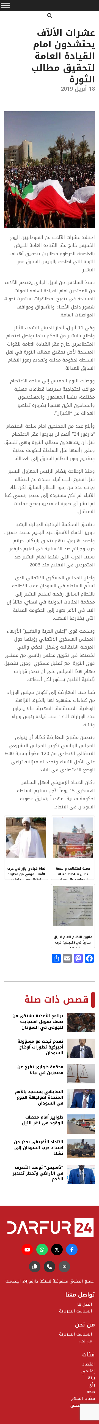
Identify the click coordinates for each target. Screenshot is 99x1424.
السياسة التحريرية (75, 1334)
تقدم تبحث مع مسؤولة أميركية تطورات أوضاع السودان (40, 1047)
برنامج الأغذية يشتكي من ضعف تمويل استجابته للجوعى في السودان (37, 1021)
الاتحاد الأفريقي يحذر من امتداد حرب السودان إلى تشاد (38, 1147)
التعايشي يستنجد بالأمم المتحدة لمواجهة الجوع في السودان (39, 1097)
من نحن (85, 1341)
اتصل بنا (84, 1304)
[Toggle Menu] (5, 5)
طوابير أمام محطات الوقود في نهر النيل (42, 1120)
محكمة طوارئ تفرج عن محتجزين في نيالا (40, 1070)
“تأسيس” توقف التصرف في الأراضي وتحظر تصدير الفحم (38, 1173)
